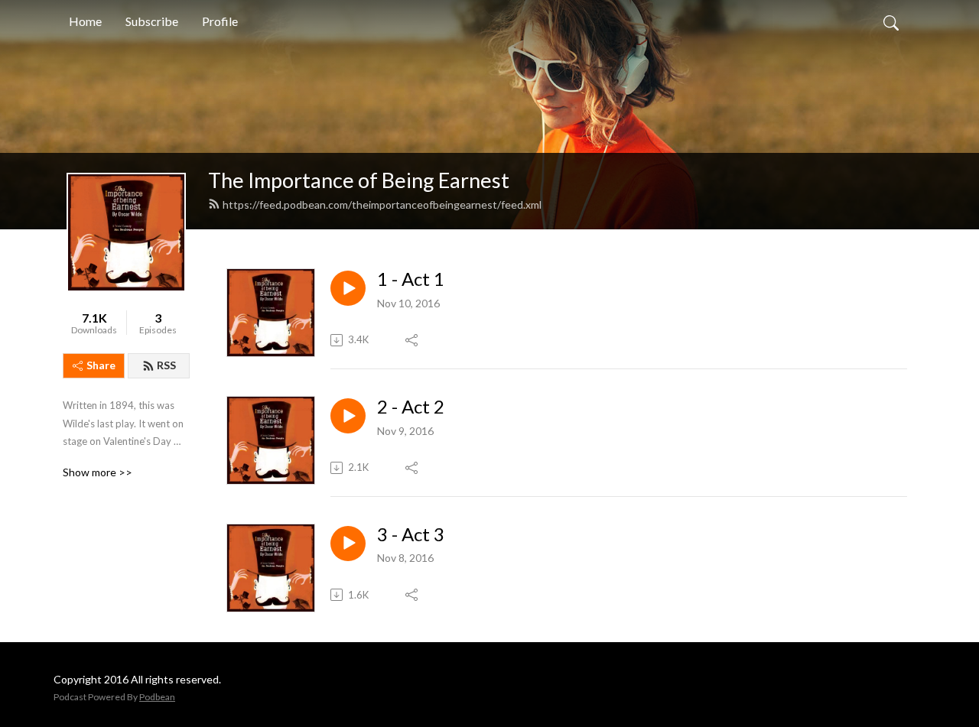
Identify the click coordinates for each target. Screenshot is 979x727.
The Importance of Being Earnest (358, 180)
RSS (166, 365)
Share (100, 365)
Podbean (157, 697)
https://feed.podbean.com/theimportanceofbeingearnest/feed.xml (382, 204)
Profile (220, 21)
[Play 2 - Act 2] (348, 415)
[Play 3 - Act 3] (348, 543)
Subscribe (151, 21)
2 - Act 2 (410, 406)
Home (85, 21)
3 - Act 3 (410, 534)
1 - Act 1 (410, 279)
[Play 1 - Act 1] (348, 288)
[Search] (891, 21)
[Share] (412, 340)
